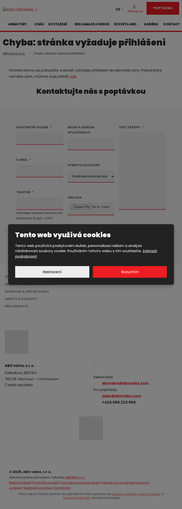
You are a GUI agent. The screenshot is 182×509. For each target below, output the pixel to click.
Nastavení (52, 272)
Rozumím (130, 272)
